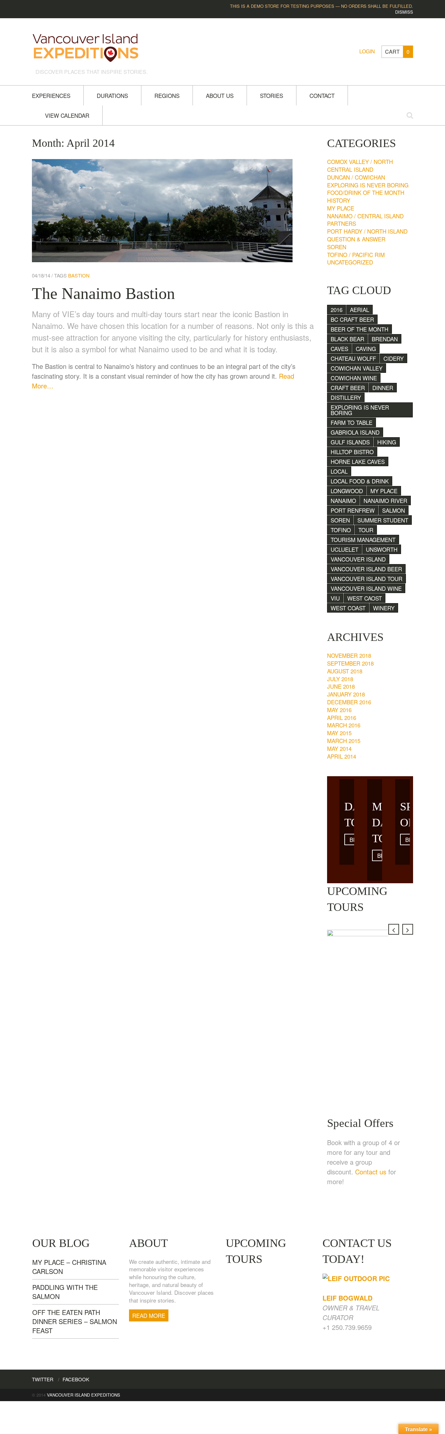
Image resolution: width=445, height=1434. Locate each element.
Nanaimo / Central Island (365, 216)
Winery (384, 608)
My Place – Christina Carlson (69, 1266)
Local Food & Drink (360, 481)
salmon (393, 510)
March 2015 (343, 741)
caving (366, 349)
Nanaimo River (385, 500)
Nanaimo (343, 500)
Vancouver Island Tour (366, 579)
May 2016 (339, 710)
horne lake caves (358, 461)
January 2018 (346, 694)
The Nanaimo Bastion (103, 293)
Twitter (42, 1379)
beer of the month (359, 329)
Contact (322, 95)
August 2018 (344, 671)
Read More (148, 1315)
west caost (364, 598)
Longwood (347, 491)
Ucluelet (344, 549)
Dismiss (404, 12)
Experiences (51, 95)
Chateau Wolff (353, 358)
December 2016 (349, 702)
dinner (382, 388)
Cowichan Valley (356, 368)
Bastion (79, 275)
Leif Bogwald (347, 1298)
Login (367, 51)
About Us (220, 95)
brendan (385, 339)
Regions (166, 95)
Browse (352, 839)
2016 (336, 309)
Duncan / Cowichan (356, 177)
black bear (347, 339)
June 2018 (341, 686)
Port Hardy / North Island (367, 231)
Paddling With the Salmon (65, 1291)
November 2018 (349, 655)
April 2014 (341, 756)
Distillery (346, 397)
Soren (336, 247)
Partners (341, 223)
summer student (382, 520)
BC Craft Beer (352, 319)
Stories (271, 95)
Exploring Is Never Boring (368, 185)
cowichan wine (354, 378)
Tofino (341, 530)
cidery (393, 358)
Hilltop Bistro (352, 452)
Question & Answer (356, 239)
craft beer (348, 388)
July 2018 (340, 679)
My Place (340, 208)
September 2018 (350, 663)
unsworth (381, 549)
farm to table (351, 422)
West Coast (348, 608)
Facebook (76, 1379)
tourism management (363, 539)
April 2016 (341, 717)
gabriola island (355, 432)
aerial (359, 309)
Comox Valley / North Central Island (360, 165)
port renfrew (353, 510)
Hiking (386, 442)
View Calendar (67, 115)
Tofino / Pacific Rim (356, 254)
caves (339, 349)
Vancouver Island (358, 559)
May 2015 (339, 733)
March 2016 (343, 725)
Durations (112, 95)
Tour (365, 530)
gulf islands (350, 442)
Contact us (370, 1171)
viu (335, 598)
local (339, 471)
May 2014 (339, 748)
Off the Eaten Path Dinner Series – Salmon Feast (74, 1321)
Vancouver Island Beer (366, 569)
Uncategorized (350, 262)
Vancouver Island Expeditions (83, 1395)
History (338, 200)
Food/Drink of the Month (365, 192)
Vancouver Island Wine (366, 588)
